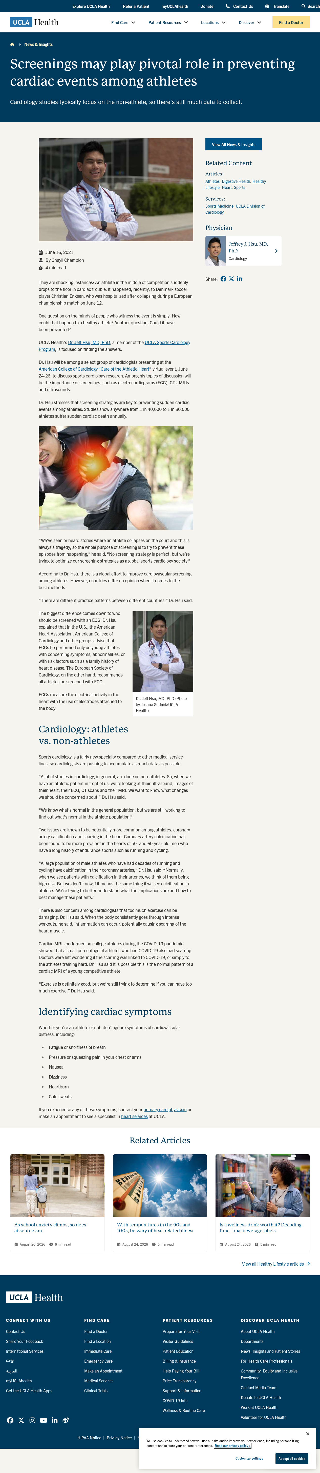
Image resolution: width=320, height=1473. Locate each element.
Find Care (119, 22)
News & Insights (38, 44)
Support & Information (182, 1390)
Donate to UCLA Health (261, 1397)
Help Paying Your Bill (181, 1370)
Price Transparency (179, 1380)
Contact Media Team (258, 1387)
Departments (252, 1341)
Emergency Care (98, 1360)
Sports (239, 187)
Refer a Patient (136, 6)
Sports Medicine (219, 205)
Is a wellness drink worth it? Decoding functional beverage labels (261, 1227)
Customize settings (249, 1458)
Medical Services (98, 1380)
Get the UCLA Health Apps (29, 1390)
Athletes (212, 181)
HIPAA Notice (89, 1437)
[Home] (12, 44)
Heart (227, 187)
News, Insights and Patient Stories (270, 1350)
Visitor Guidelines (178, 1341)
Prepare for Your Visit (181, 1331)
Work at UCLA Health (259, 1407)
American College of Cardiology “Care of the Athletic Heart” (95, 369)
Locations (210, 22)
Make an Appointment (103, 1370)
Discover (246, 22)
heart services (134, 1116)
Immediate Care (98, 1350)
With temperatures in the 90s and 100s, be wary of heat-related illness (156, 1227)
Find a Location (97, 1341)
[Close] (307, 1433)
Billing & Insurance (179, 1360)
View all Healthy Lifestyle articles (273, 1264)
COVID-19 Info (175, 1400)
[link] (223, 278)
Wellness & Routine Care (184, 1410)
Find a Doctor (291, 22)
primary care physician (165, 1109)
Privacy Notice (119, 1437)
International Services (25, 1350)
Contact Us (243, 6)
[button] (91, 6)
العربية (11, 1370)
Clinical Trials (96, 1390)
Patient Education (178, 1350)
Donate (206, 6)
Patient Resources (164, 22)
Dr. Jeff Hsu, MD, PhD (89, 342)
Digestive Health (236, 181)
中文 (10, 1360)
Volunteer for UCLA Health (264, 1417)
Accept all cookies (292, 1458)
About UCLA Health (258, 1331)
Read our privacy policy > (233, 1446)
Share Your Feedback (24, 1341)
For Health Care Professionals (266, 1360)
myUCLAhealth (175, 6)
